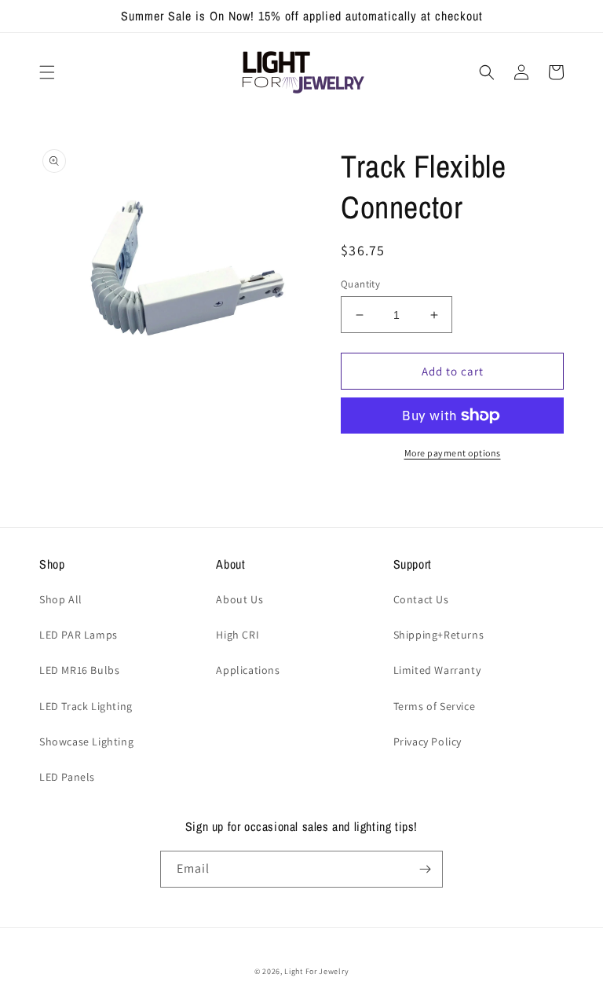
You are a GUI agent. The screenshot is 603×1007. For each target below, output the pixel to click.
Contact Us (421, 599)
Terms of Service (434, 706)
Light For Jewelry (316, 971)
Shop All (60, 599)
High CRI (237, 635)
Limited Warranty (437, 670)
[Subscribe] (424, 869)
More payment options (452, 453)
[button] (47, 72)
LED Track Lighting (86, 706)
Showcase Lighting (86, 741)
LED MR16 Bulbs (79, 670)
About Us (239, 599)
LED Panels (67, 777)
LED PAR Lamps (78, 635)
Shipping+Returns (438, 635)
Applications (248, 670)
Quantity (360, 284)
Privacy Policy (427, 741)
